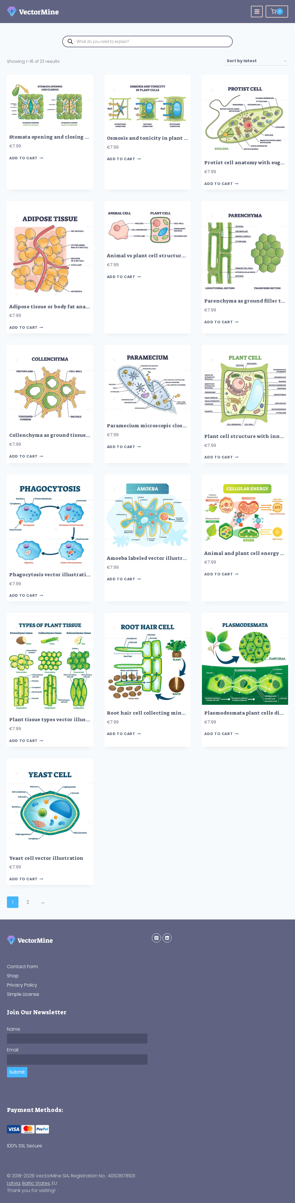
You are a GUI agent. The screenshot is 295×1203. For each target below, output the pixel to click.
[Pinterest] (156, 938)
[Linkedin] (167, 938)
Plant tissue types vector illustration (57, 719)
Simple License (23, 994)
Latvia (13, 1183)
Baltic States (36, 1183)
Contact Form (22, 966)
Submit (17, 1072)
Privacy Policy (22, 985)
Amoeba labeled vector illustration (151, 558)
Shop (13, 975)
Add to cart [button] (23, 158)
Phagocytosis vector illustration (51, 574)
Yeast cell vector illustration (46, 858)
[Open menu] (257, 12)
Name (13, 1029)
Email (12, 1050)
